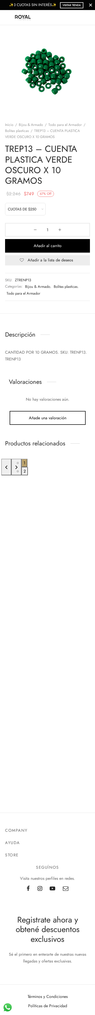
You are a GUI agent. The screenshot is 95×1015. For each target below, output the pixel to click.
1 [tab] (24, 463)
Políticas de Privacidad (47, 1006)
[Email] (65, 888)
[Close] (90, 5)
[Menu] (8, 17)
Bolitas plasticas (17, 130)
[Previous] (6, 467)
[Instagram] (40, 888)
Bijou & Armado (31, 124)
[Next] (16, 467)
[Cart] (87, 18)
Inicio (9, 124)
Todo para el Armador (65, 124)
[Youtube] (52, 888)
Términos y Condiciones (48, 996)
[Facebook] (28, 888)
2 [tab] (25, 471)
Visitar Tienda (72, 5)
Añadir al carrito (48, 246)
